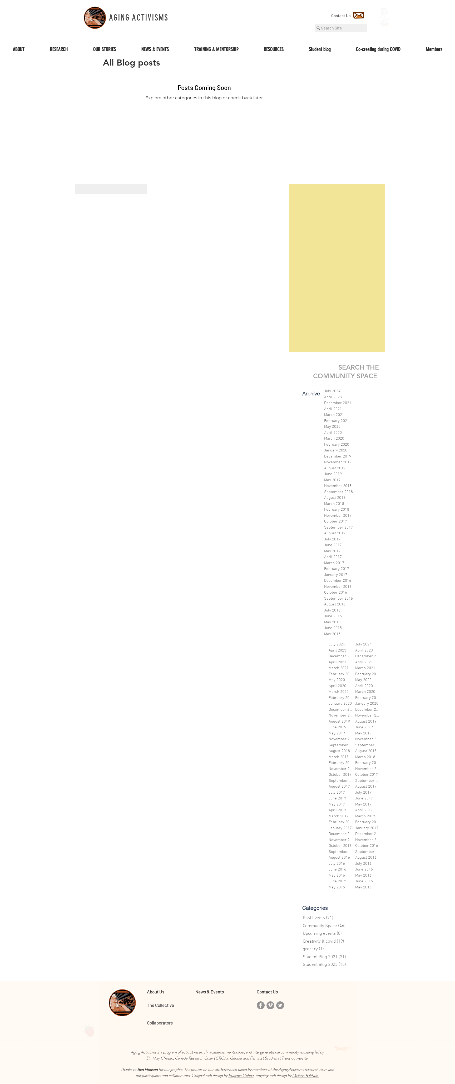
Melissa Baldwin (305, 1075)
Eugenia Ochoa (241, 1075)
